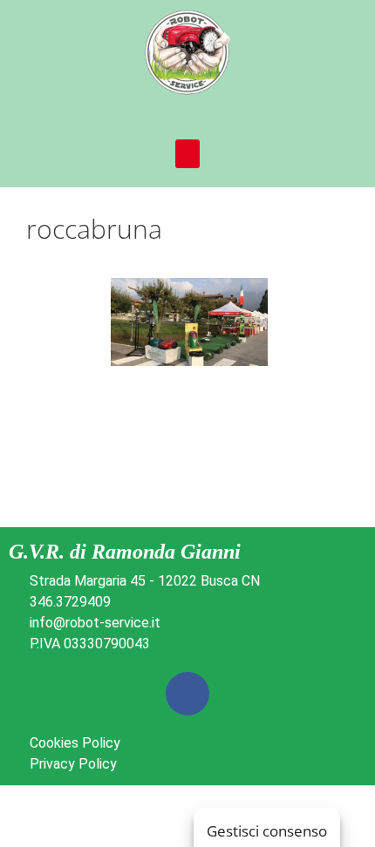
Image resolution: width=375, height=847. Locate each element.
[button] (187, 153)
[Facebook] (187, 693)
